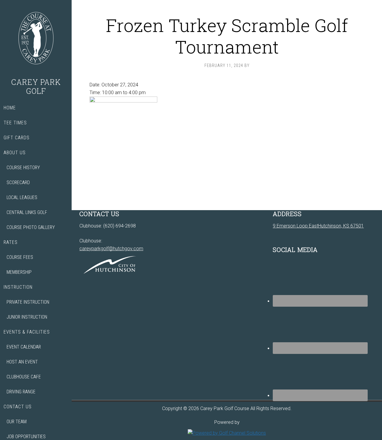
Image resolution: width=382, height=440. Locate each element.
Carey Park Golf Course (36, 39)
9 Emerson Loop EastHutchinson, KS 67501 (318, 226)
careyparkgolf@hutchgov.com (111, 248)
